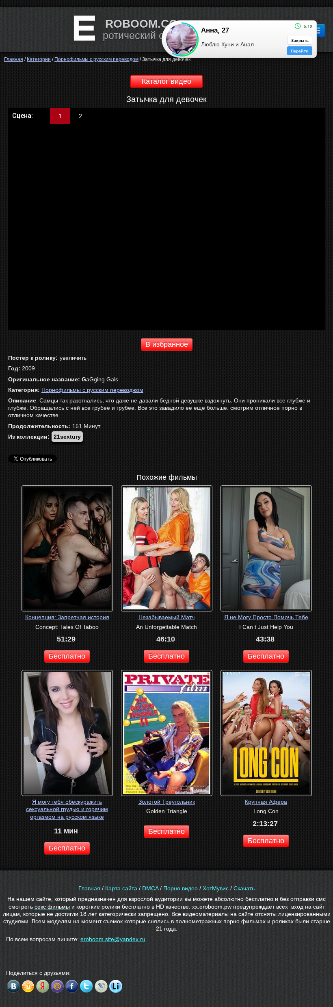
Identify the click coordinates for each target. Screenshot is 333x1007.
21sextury (67, 436)
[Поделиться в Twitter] (86, 986)
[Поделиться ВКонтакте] (13, 986)
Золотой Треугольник (166, 801)
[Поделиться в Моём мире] (57, 986)
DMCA (150, 888)
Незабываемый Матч (166, 617)
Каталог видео (166, 81)
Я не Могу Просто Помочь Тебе (266, 617)
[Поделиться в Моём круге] (42, 986)
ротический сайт (141, 35)
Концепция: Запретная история (67, 617)
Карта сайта (121, 888)
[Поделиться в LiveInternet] (115, 986)
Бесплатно (67, 656)
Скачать (244, 888)
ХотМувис (216, 888)
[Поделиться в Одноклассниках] (28, 986)
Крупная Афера (266, 801)
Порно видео (180, 888)
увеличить (73, 358)
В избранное (166, 344)
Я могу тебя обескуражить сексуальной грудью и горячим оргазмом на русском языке (67, 809)
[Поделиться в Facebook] (71, 986)
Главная (89, 888)
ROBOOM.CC (141, 23)
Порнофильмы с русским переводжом (92, 390)
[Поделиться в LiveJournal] (101, 986)
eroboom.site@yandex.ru (112, 939)
